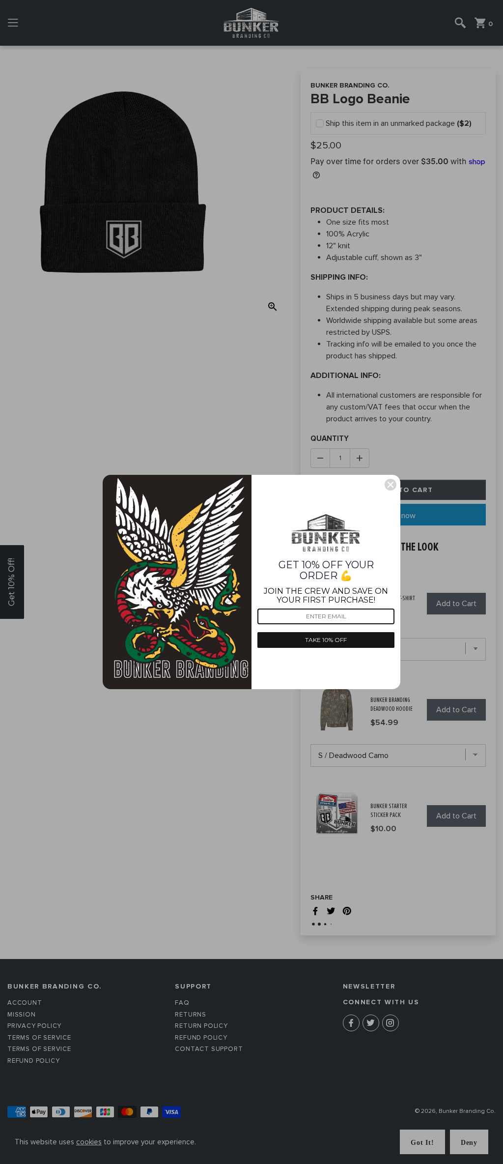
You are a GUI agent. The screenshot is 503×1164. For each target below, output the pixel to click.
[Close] (390, 485)
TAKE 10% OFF (326, 639)
